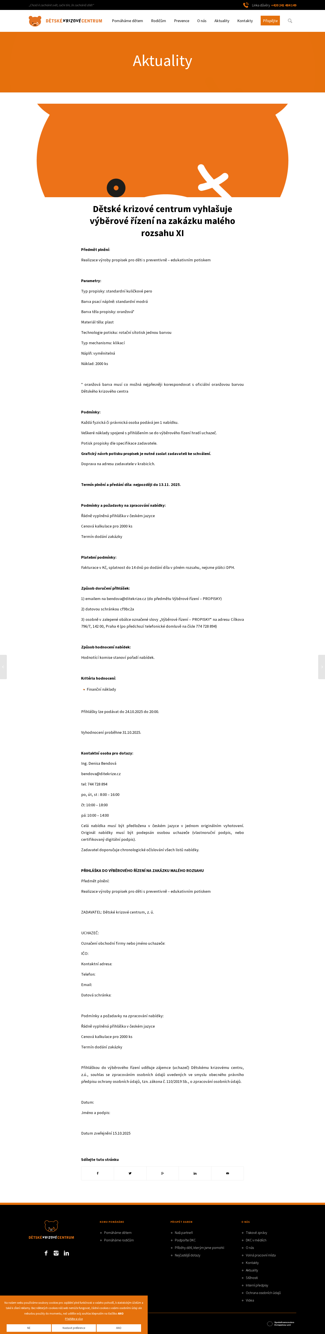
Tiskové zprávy (256, 1232)
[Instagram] (56, 1253)
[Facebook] (46, 1253)
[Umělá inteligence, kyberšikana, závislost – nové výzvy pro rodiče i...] (3, 667)
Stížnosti (252, 1277)
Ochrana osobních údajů (263, 1292)
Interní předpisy (257, 1285)
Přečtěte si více (74, 1319)
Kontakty (252, 1262)
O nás (250, 1247)
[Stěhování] (162, 150)
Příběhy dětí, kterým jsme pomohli (199, 1247)
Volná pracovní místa (261, 1255)
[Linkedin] (66, 1253)
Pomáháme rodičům (119, 1240)
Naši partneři (184, 1232)
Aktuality (162, 60)
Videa (250, 1300)
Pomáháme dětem (118, 1232)
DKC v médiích (256, 1240)
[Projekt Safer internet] (280, 1323)
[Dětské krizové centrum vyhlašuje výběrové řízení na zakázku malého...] (321, 667)
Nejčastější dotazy (187, 1255)
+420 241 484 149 (283, 5)
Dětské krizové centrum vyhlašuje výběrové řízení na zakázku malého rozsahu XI (162, 221)
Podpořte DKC (185, 1240)
